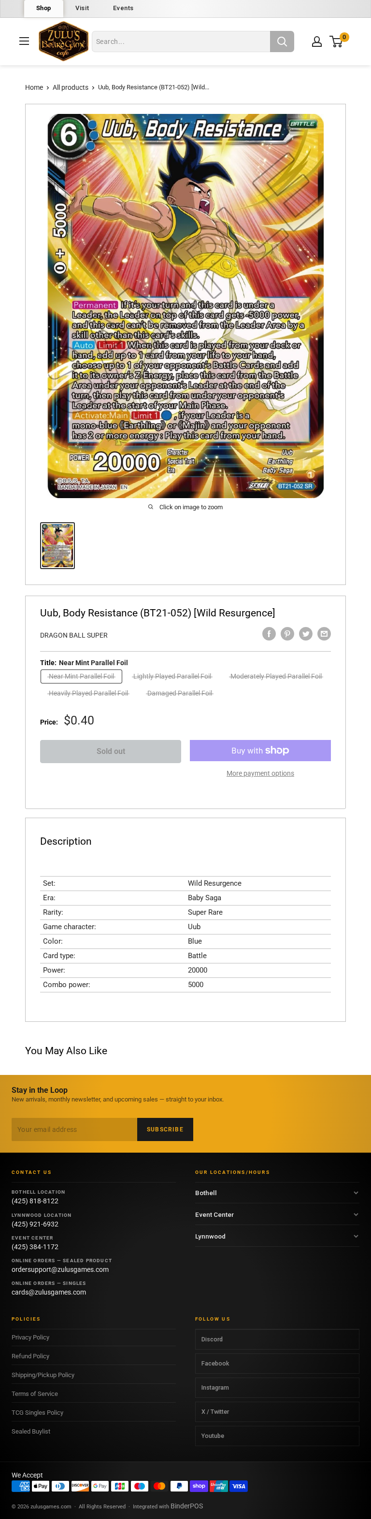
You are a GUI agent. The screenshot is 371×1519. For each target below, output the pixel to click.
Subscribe (165, 1129)
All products (70, 87)
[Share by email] (324, 634)
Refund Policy (30, 1356)
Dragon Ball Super (74, 635)
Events (123, 8)
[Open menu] (24, 41)
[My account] (317, 41)
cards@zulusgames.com (49, 1292)
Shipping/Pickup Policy (43, 1375)
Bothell (206, 1193)
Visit (82, 8)
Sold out (111, 751)
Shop (44, 8)
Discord (212, 1339)
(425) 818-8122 (35, 1201)
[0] (336, 41)
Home (34, 87)
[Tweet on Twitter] (306, 634)
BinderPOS (187, 1506)
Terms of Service (35, 1393)
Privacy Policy (30, 1337)
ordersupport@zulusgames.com (60, 1269)
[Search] (282, 41)
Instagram (215, 1387)
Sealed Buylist (31, 1431)
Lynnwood (210, 1236)
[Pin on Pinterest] (287, 634)
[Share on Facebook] (269, 634)
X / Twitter (215, 1411)
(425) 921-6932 (35, 1224)
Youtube (212, 1435)
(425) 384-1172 (35, 1247)
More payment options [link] (260, 773)
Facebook (215, 1363)
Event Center (214, 1214)
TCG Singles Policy (37, 1412)
